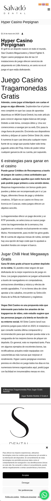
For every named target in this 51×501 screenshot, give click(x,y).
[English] (43, 4)
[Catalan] (40, 4)
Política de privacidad (28, 497)
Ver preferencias (25, 490)
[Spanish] (47, 4)
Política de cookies (12, 497)
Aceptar (25, 475)
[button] (47, 447)
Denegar (25, 482)
